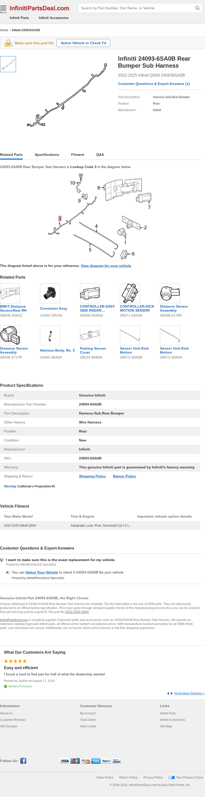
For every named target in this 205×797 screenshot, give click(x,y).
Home (4, 30)
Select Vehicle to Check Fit (83, 43)
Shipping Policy (92, 476)
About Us (6, 713)
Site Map (166, 726)
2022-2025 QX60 (77, 612)
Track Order (88, 720)
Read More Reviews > (189, 693)
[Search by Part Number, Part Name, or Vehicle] (197, 8)
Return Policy (124, 476)
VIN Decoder (9, 726)
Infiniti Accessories (53, 18)
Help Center (88, 726)
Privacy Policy (153, 777)
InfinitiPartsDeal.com (14, 620)
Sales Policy (104, 777)
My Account (88, 713)
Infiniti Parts (19, 18)
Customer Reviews (13, 720)
